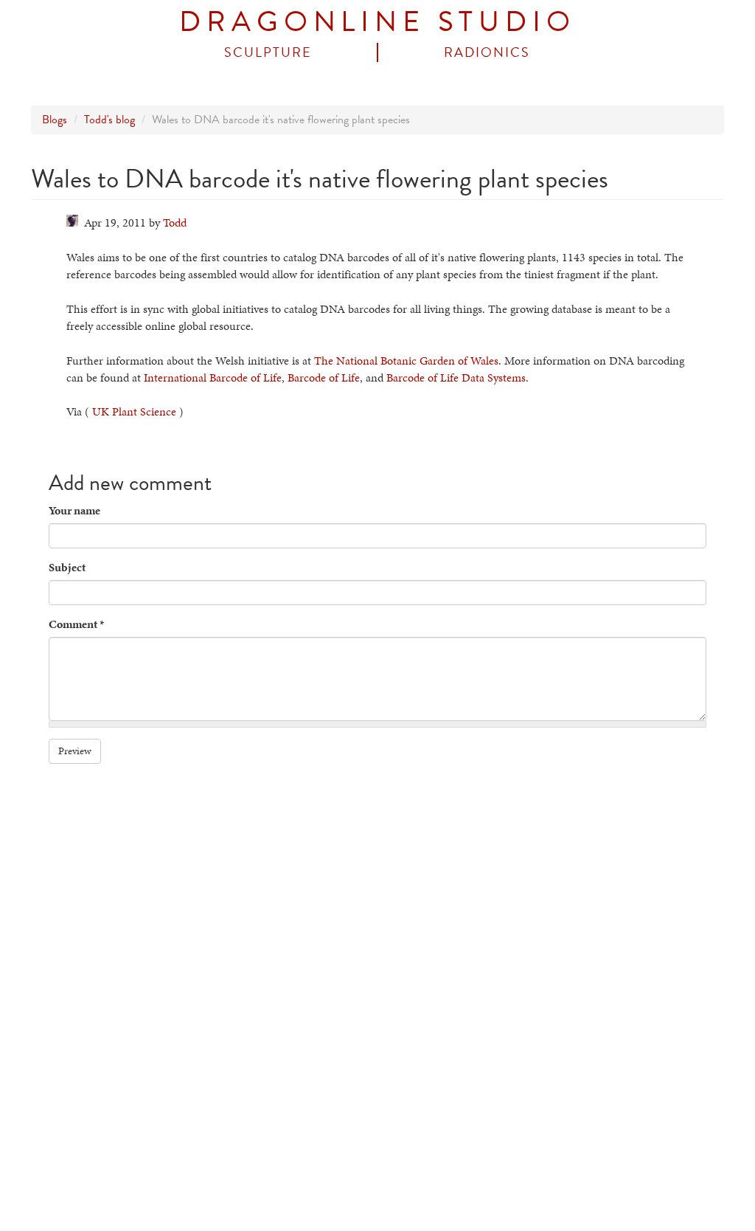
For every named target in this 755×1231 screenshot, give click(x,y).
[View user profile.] (72, 221)
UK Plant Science (134, 411)
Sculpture (268, 52)
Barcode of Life (324, 377)
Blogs (54, 119)
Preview (74, 751)
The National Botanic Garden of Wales (406, 360)
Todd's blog (109, 119)
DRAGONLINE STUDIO (377, 21)
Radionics (487, 52)
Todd (175, 222)
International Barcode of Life (213, 377)
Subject (67, 567)
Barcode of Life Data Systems (456, 377)
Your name (74, 511)
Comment (76, 624)
